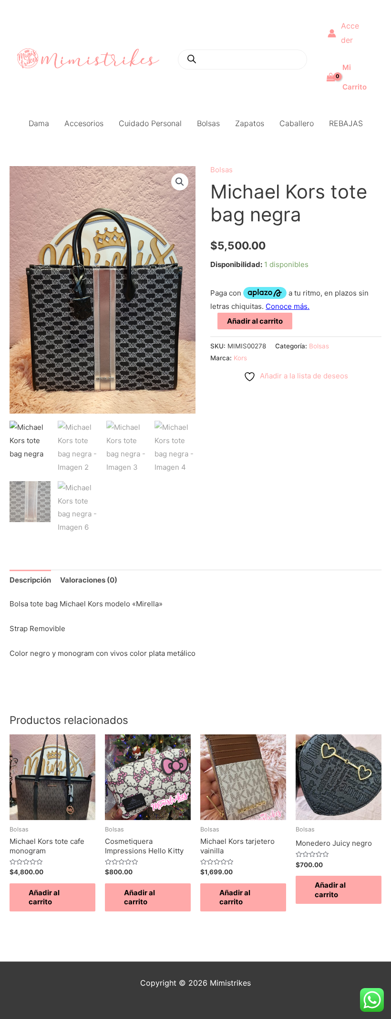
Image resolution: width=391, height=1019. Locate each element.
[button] (179, 181)
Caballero (296, 123)
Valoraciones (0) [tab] (88, 579)
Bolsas (208, 123)
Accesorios (83, 123)
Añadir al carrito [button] (44, 897)
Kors (240, 358)
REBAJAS (346, 123)
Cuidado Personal (150, 123)
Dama (39, 123)
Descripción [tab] (30, 579)
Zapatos (249, 123)
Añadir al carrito (255, 321)
